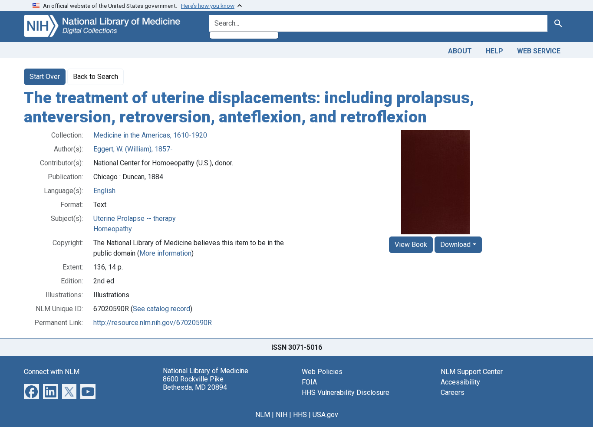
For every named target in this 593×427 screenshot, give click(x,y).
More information (165, 253)
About (460, 51)
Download (455, 244)
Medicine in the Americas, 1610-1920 (150, 135)
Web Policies (322, 372)
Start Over (45, 76)
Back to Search (95, 76)
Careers (453, 392)
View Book (411, 244)
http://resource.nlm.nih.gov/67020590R (152, 323)
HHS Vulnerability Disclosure (345, 392)
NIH (281, 415)
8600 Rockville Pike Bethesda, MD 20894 (195, 383)
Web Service (538, 51)
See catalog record (161, 309)
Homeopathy (112, 229)
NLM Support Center (472, 372)
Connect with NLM (51, 372)
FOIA (309, 382)
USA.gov (325, 415)
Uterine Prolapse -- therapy (134, 218)
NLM (262, 415)
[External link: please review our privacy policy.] (31, 391)
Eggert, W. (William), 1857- (133, 149)
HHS (300, 415)
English (104, 191)
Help (494, 51)
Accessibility (460, 382)
